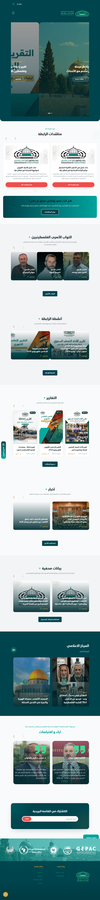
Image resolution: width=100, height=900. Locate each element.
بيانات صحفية (49, 568)
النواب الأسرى (50, 293)
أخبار (50, 489)
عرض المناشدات (50, 212)
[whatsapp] (5, 894)
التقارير (50, 398)
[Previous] (85, 69)
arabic (19, 4)
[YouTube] (13, 650)
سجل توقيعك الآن (73, 185)
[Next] (14, 69)
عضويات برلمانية (91, 838)
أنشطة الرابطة (50, 319)
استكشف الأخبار (50, 543)
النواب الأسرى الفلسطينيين (50, 237)
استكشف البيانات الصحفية (50, 619)
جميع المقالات (50, 464)
